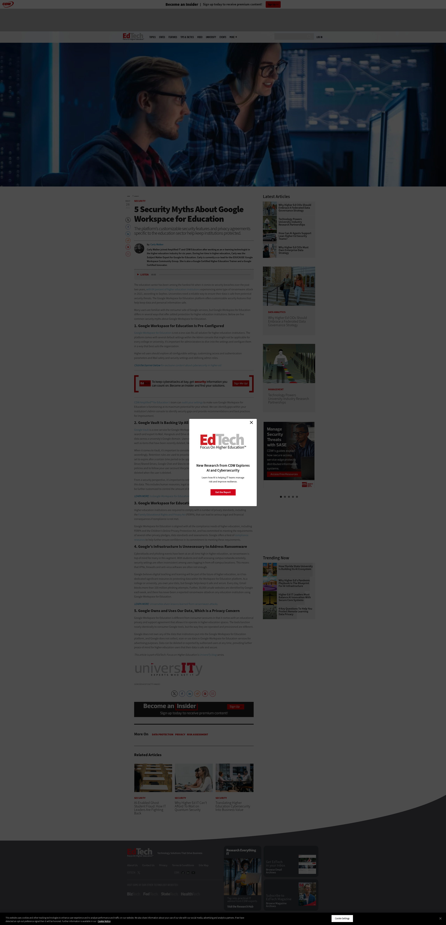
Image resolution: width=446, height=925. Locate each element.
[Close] (440, 918)
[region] (223, 919)
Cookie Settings (342, 918)
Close (251, 422)
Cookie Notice (104, 921)
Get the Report (223, 492)
